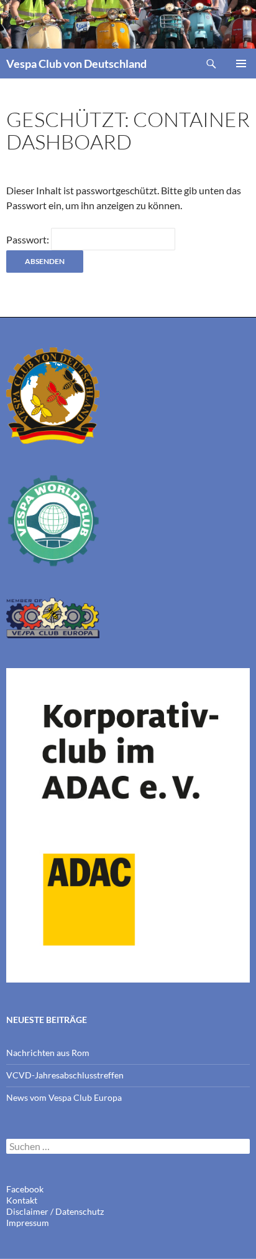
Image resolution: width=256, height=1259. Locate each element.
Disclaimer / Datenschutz (55, 1211)
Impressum (27, 1222)
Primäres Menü (241, 63)
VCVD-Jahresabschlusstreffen (65, 1075)
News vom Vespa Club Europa (64, 1097)
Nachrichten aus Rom (47, 1052)
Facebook (24, 1189)
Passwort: (28, 239)
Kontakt (21, 1200)
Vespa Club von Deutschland (76, 63)
